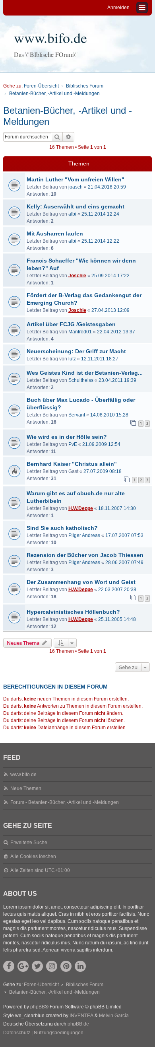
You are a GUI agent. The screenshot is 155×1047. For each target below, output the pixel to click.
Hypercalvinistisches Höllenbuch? (73, 612)
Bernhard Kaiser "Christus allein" (72, 464)
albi (72, 214)
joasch (75, 187)
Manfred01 (80, 332)
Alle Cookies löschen (33, 856)
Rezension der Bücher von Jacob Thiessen (85, 555)
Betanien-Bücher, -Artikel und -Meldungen (67, 116)
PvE (72, 444)
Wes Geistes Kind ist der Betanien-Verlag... (85, 373)
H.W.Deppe (80, 508)
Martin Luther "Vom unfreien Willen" (75, 179)
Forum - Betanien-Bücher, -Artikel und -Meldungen (64, 802)
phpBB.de (78, 1024)
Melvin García (114, 1015)
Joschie (77, 275)
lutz (72, 359)
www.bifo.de (50, 37)
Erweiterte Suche (28, 842)
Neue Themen (25, 788)
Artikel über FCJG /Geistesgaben (71, 324)
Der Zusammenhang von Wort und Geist (81, 582)
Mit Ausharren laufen (55, 233)
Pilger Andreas (84, 535)
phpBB (37, 1007)
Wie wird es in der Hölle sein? (67, 437)
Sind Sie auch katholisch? (62, 528)
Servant (76, 415)
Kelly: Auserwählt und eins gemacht (75, 206)
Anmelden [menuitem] (118, 7)
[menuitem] (16, 1033)
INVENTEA (81, 1015)
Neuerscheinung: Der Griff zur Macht (76, 351)
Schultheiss (80, 380)
